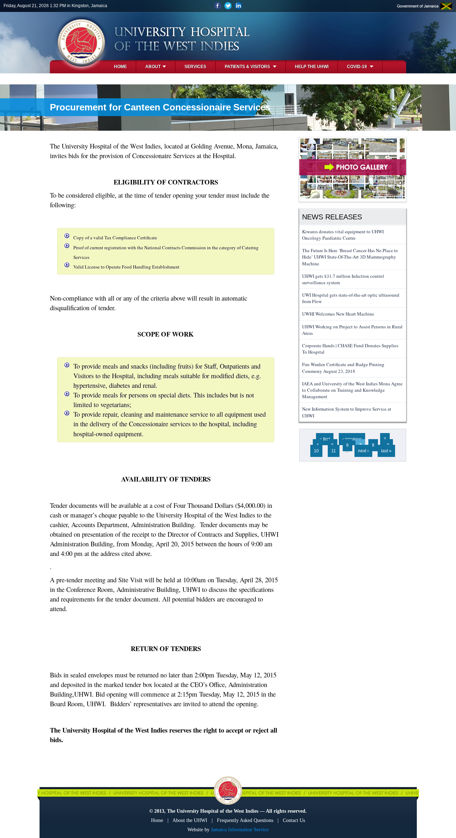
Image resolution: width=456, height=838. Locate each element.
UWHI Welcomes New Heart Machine (338, 314)
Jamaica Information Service (240, 829)
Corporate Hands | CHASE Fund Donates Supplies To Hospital (350, 348)
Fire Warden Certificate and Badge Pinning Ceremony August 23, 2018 (343, 367)
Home (120, 66)
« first (325, 439)
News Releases (332, 217)
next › (363, 450)
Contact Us (294, 820)
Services (195, 66)
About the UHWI (189, 820)
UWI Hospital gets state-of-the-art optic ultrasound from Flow (350, 298)
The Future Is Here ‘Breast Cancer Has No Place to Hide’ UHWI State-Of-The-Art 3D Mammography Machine (350, 256)
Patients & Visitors (248, 66)
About (153, 66)
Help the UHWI (311, 66)
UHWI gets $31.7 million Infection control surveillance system (343, 279)
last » (386, 450)
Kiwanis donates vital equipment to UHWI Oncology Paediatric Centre (343, 234)
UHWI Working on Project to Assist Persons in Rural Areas (352, 329)
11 (333, 450)
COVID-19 (357, 66)
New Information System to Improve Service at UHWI (346, 412)
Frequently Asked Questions (245, 820)
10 (316, 450)
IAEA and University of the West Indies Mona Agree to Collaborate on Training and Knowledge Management (352, 390)
